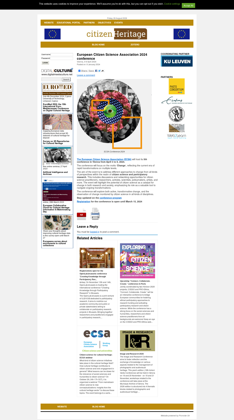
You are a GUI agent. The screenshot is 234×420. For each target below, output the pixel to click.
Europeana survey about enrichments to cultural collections (55, 243)
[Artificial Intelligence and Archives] (57, 164)
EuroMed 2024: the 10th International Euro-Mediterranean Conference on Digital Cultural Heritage (56, 107)
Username (45, 54)
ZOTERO (135, 44)
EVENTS (118, 22)
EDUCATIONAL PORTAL (68, 22)
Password (45, 58)
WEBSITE (49, 22)
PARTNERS (89, 22)
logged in (94, 231)
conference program (111, 197)
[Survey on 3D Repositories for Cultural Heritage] (57, 128)
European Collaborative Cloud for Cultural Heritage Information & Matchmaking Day (56, 208)
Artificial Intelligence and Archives (55, 173)
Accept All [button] (188, 5)
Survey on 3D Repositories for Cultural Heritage (56, 142)
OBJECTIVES (104, 22)
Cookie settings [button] (172, 3)
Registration (83, 201)
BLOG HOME (98, 44)
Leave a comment (86, 75)
